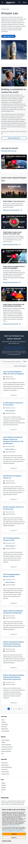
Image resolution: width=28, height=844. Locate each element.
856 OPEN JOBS (5, 9)
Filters (25, 361)
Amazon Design (5, 771)
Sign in (25, 2)
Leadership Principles (6, 749)
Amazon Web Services (6, 767)
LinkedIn (3, 783)
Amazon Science (5, 773)
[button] (14, 382)
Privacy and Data (13, 354)
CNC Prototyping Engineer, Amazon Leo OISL (11, 539)
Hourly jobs (4, 726)
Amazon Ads (4, 769)
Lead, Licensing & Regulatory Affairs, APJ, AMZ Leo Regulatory (13, 372)
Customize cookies (6, 840)
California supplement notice (18, 831)
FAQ (2, 753)
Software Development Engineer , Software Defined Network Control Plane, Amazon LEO (14, 644)
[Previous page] (6, 709)
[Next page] (22, 709)
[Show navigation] (2, 2)
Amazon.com (4, 762)
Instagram (3, 785)
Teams (2, 719)
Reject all (14, 837)
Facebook (3, 787)
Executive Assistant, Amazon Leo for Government (13, 508)
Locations (3, 722)
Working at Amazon (6, 751)
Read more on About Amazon (11, 210)
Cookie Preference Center (14, 824)
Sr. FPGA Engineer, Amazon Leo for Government (13, 404)
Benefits (3, 742)
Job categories (4, 724)
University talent (5, 731)
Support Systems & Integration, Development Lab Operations (13, 612)
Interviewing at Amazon (7, 746)
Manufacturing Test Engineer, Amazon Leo (12, 477)
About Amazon (4, 764)
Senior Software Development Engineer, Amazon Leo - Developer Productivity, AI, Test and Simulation (13, 440)
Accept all (14, 834)
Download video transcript (8, 151)
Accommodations (5, 740)
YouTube (3, 789)
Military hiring (4, 728)
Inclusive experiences (6, 744)
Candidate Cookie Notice (12, 829)
